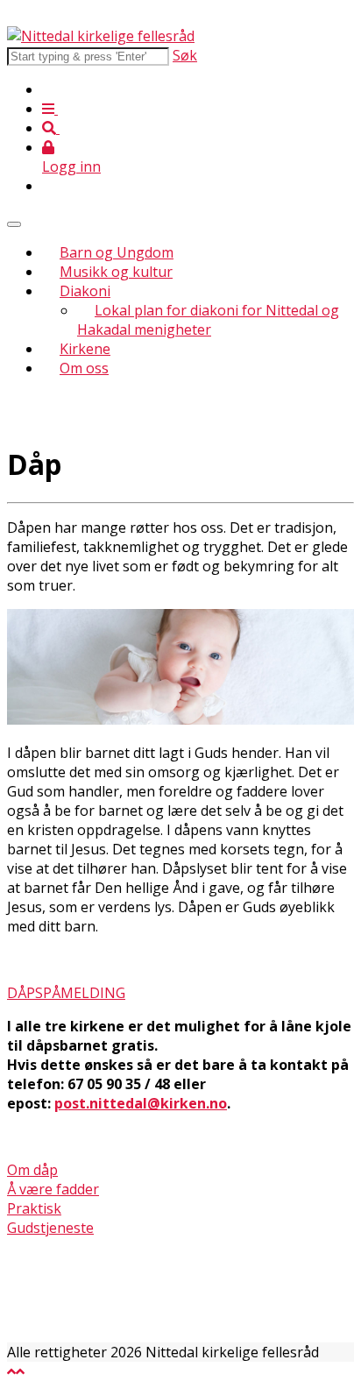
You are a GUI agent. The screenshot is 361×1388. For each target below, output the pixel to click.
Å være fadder (53, 1189)
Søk (185, 55)
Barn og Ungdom (116, 252)
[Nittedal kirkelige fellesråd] (101, 36)
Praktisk (34, 1208)
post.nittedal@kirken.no (140, 1103)
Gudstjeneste (50, 1227)
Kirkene (85, 348)
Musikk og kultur (116, 271)
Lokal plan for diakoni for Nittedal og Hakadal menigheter (208, 320)
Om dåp (32, 1169)
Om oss (84, 368)
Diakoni (85, 291)
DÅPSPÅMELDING (66, 992)
